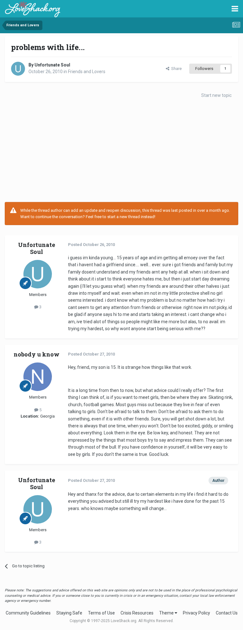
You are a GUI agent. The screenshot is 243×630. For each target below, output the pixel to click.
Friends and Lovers (86, 71)
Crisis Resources (137, 612)
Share (175, 68)
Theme (167, 612)
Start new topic (216, 95)
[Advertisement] (121, 151)
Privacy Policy (196, 612)
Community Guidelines (28, 612)
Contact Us (227, 612)
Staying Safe (69, 612)
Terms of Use (101, 612)
